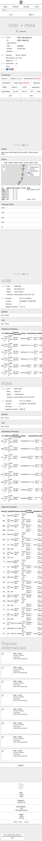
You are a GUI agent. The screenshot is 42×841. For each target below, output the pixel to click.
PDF (31, 91)
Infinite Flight (18, 83)
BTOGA (23, 168)
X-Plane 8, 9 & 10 (15, 78)
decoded (20, 46)
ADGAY (20, 181)
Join (10, 15)
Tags (5, 7)
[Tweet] (10, 69)
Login (23, 145)
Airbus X (14, 87)
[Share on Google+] (12, 69)
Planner (16, 7)
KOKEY (22, 174)
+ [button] (4, 167)
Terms (21, 816)
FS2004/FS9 (6, 83)
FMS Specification (22, 810)
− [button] (4, 170)
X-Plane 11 (4, 78)
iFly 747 (15, 91)
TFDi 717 (24, 91)
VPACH (21, 178)
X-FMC (24, 87)
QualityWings (6, 91)
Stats (21, 796)
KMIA (29, 25)
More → (21, 765)
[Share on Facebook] (7, 69)
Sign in (31, 15)
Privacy (21, 818)
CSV (10, 96)
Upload (26, 7)
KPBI (13, 25)
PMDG (4, 87)
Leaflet (38, 184)
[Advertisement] (21, 123)
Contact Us (21, 802)
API (21, 808)
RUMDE (23, 165)
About (21, 794)
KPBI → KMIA (20, 656)
